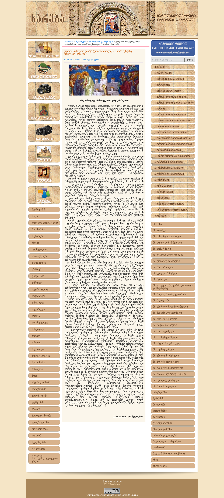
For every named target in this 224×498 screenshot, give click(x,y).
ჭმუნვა (35, 242)
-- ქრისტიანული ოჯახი (168, 91)
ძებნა (190, 59)
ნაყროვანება (39, 209)
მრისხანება (38, 229)
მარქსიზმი (159, 416)
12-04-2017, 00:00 (71, 60)
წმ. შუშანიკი (160, 279)
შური (34, 375)
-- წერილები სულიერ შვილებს (172, 120)
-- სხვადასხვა (162, 198)
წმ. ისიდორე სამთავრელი (168, 367)
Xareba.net (69, 41)
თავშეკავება (39, 262)
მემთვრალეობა (41, 355)
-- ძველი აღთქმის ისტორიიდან (172, 156)
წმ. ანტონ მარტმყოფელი (167, 343)
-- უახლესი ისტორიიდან (169, 162)
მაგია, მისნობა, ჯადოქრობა (169, 453)
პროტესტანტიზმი (41, 415)
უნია (155, 459)
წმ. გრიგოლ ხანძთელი (166, 261)
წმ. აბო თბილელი (163, 267)
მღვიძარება (38, 296)
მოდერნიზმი (39, 389)
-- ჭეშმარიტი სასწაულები (169, 174)
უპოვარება (38, 276)
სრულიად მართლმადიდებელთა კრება (45, 458)
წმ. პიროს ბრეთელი (164, 386)
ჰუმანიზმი (158, 398)
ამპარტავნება (39, 256)
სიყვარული (38, 309)
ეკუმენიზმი (38, 402)
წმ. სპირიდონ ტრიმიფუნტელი (170, 306)
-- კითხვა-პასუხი (164, 192)
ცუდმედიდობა (40, 249)
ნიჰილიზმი (159, 404)
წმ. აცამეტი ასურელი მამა (168, 254)
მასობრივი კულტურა (165, 435)
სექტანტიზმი (39, 442)
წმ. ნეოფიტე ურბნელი (166, 380)
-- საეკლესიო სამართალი (169, 168)
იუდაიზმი (37, 435)
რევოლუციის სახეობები (167, 441)
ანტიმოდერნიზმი (41, 382)
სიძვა (35, 216)
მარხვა (36, 316)
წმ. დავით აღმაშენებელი (167, 242)
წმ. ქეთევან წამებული (165, 273)
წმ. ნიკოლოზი (161, 300)
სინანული (37, 369)
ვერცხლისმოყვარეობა (45, 222)
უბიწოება (37, 269)
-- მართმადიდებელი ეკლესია (171, 97)
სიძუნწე (36, 335)
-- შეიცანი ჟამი (163, 186)
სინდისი (36, 342)
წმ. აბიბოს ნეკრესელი (166, 355)
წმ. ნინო (157, 224)
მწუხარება (37, 236)
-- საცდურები (162, 180)
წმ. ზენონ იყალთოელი (166, 361)
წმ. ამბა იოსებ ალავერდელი (169, 374)
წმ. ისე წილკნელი (163, 349)
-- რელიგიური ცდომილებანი (171, 132)
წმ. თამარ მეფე (162, 248)
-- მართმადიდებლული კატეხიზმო (174, 103)
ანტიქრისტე (160, 465)
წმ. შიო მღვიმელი (163, 331)
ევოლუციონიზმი (162, 423)
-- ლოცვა (160, 109)
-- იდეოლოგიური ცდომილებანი (173, 144)
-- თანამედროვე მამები (168, 150)
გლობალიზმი (40, 429)
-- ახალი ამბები (163, 73)
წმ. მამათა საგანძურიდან (101, 41)
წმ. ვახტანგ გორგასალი (167, 236)
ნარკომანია (38, 362)
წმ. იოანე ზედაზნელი (165, 337)
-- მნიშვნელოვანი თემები (169, 79)
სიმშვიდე (37, 282)
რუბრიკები (81, 41)
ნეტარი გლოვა (40, 289)
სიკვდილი (38, 349)
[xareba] (112, 18)
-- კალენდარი (162, 85)
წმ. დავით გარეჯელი (165, 325)
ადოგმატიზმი (39, 395)
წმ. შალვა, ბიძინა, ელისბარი (169, 294)
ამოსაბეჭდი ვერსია (91, 60)
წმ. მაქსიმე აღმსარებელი (167, 312)
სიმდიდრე (38, 329)
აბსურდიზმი (160, 392)
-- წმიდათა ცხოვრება (167, 126)
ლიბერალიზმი (40, 422)
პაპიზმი (36, 409)
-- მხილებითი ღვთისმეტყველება (173, 138)
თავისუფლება (40, 322)
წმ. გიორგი (159, 230)
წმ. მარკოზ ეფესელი (165, 318)
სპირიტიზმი (159, 447)
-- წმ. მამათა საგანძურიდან (170, 115)
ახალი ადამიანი (162, 429)
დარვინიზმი (160, 410)
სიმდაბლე (38, 302)
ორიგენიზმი (39, 448)
